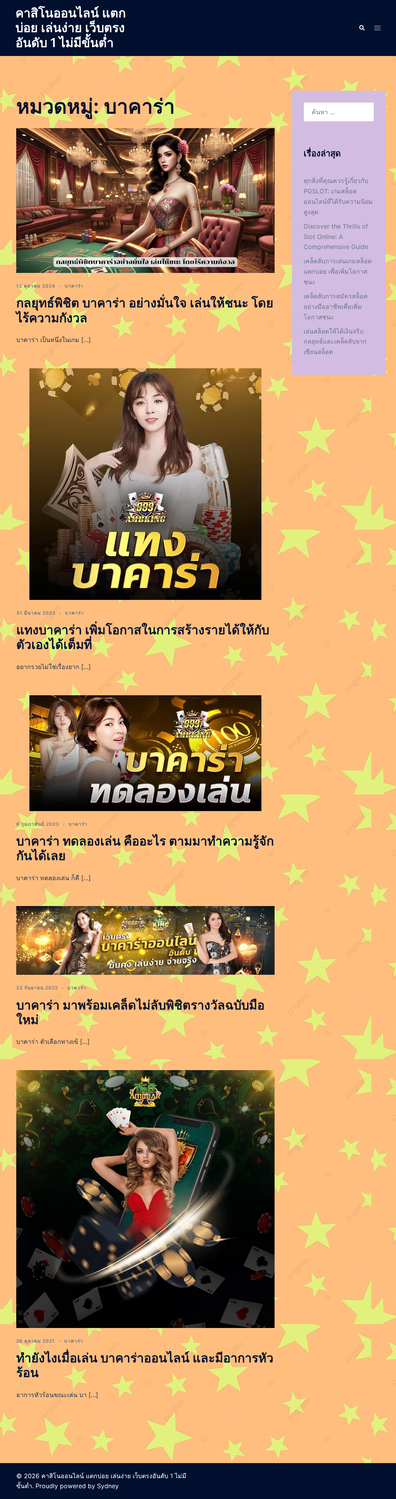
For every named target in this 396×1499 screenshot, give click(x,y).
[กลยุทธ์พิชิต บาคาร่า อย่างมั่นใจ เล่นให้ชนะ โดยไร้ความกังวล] (145, 200)
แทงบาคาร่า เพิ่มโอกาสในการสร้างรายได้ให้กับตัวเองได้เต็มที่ (142, 637)
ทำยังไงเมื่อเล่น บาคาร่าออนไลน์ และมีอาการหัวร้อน (144, 1365)
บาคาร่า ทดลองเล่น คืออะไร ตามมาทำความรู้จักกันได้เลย (145, 848)
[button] (361, 28)
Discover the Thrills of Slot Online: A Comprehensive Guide (336, 236)
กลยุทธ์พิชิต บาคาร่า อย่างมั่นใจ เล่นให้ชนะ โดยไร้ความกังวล (144, 310)
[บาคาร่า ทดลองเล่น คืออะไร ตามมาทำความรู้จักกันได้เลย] (145, 752)
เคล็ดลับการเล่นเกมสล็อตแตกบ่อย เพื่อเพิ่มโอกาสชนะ (338, 271)
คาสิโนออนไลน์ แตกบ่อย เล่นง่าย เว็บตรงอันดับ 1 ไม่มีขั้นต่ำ (70, 27)
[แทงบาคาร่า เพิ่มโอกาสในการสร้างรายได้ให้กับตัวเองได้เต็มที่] (145, 483)
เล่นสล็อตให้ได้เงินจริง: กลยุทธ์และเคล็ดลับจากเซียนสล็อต (335, 341)
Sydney (108, 1486)
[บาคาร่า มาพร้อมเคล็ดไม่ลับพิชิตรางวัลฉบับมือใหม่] (145, 940)
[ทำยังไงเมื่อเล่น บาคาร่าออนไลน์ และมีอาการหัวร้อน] (145, 1198)
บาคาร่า (74, 286)
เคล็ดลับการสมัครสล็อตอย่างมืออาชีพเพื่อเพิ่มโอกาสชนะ (335, 306)
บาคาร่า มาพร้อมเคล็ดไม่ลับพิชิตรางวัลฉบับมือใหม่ (140, 1012)
